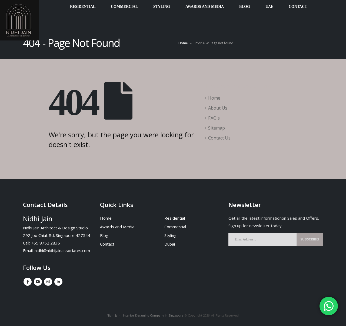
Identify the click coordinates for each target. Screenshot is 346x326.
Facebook (28, 282)
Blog (104, 235)
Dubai (169, 244)
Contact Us (219, 138)
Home (183, 43)
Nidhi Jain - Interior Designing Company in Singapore (145, 315)
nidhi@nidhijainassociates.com (62, 250)
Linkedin (58, 282)
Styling (170, 235)
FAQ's (214, 118)
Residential (174, 218)
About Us (217, 108)
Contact (107, 244)
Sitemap (216, 128)
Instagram (48, 282)
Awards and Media (117, 226)
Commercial (175, 226)
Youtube (38, 282)
